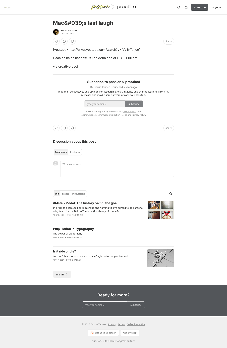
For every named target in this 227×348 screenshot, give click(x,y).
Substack (97, 341)
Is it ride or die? (64, 251)
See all (60, 274)
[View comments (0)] (64, 41)
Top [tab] (57, 193)
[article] (113, 211)
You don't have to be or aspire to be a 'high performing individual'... (91, 256)
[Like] (56, 41)
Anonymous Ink (69, 30)
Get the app (130, 332)
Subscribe (199, 7)
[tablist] (67, 152)
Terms (121, 324)
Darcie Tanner (73, 260)
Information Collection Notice (112, 114)
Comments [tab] (61, 152)
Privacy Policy (138, 114)
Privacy (112, 324)
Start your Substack (104, 332)
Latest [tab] (65, 193)
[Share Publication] (186, 7)
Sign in (216, 7)
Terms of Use (129, 111)
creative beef (68, 66)
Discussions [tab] (78, 193)
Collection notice (136, 324)
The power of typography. (68, 233)
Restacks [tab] (75, 152)
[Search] (178, 7)
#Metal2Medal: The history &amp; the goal (85, 203)
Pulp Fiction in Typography (73, 229)
